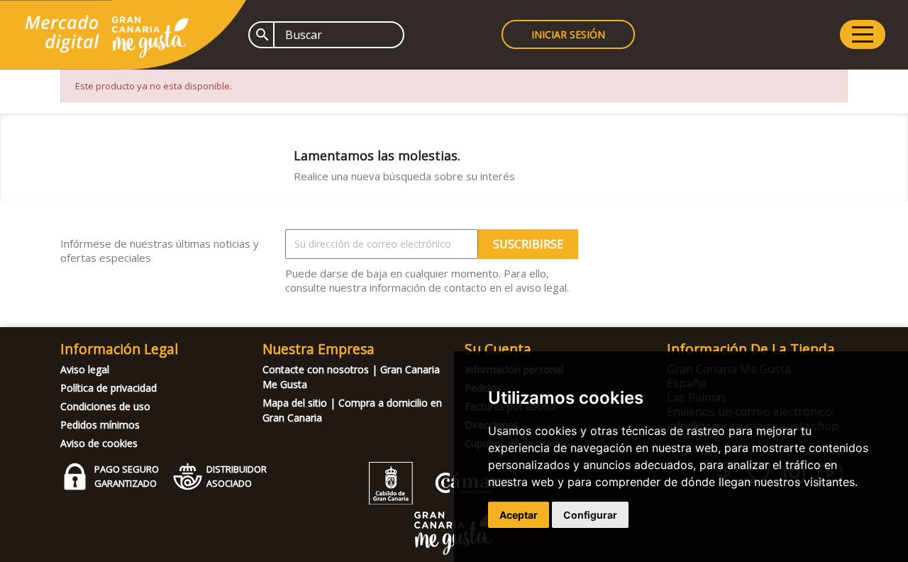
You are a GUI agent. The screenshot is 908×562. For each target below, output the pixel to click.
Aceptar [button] (518, 515)
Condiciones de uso (105, 406)
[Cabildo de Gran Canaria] (440, 500)
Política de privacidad (108, 388)
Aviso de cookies (99, 443)
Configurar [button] (590, 515)
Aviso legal (84, 369)
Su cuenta (498, 348)
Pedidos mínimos (100, 424)
